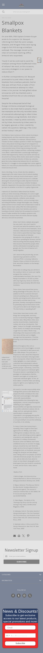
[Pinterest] (28, 535)
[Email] (14, 535)
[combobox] (8, 635)
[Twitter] (23, 535)
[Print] (19, 535)
